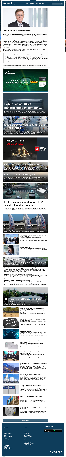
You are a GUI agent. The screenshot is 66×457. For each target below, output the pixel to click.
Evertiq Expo (31, 3)
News (27, 3)
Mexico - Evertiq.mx (28, 436)
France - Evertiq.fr (28, 444)
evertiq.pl (57, 0)
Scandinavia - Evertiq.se (29, 443)
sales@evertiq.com (8, 433)
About (37, 3)
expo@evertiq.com (8, 436)
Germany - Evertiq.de (28, 439)
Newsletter (41, 3)
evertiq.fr (47, 0)
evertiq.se (62, 0)
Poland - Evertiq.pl (28, 442)
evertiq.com (33, 0)
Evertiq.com (26, 433)
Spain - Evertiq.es (27, 441)
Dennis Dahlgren (6, 32)
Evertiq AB (9, 3)
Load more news (25, 420)
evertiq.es (43, 0)
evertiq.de (38, 0)
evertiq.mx (52, 0)
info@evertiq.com (7, 439)
